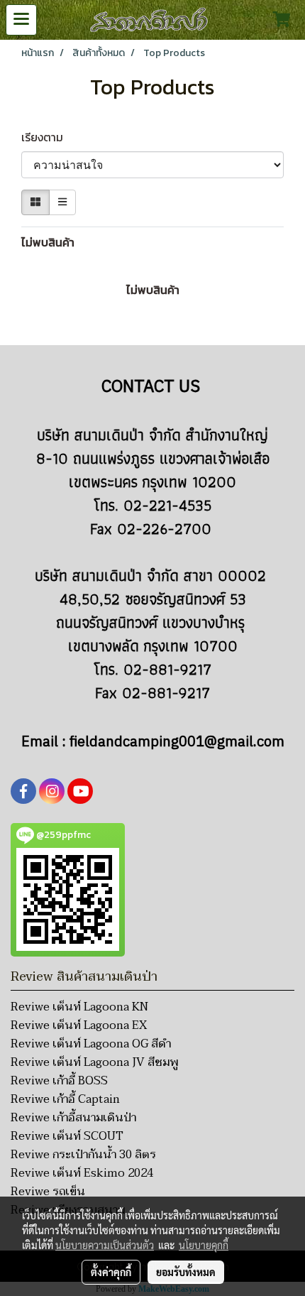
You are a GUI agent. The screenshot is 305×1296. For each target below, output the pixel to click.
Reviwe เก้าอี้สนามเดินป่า (73, 1118)
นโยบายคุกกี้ (203, 1244)
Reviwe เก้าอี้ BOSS (59, 1081)
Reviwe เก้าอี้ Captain (65, 1099)
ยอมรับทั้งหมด (186, 1271)
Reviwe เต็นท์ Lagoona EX (79, 1025)
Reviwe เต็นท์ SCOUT (67, 1136)
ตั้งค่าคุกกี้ (111, 1271)
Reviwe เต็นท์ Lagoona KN (79, 1007)
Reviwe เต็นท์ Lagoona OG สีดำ (91, 1044)
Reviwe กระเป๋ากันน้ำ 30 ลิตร (83, 1155)
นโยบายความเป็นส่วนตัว (104, 1244)
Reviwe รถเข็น (48, 1192)
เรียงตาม (46, 137)
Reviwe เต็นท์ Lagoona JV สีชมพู (94, 1062)
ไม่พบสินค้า (47, 242)
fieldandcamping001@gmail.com (177, 742)
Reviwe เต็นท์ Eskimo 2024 (82, 1173)
